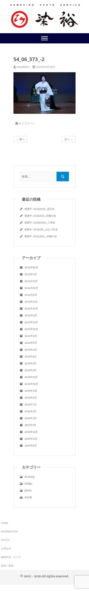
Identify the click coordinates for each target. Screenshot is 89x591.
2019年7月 (30, 404)
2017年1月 (30, 425)
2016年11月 (30, 438)
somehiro (22, 67)
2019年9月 (30, 397)
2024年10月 (31, 287)
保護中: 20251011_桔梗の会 (40, 215)
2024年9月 (30, 294)
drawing (29, 476)
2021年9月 (30, 356)
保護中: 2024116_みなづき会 (41, 229)
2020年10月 (31, 383)
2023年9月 (30, 315)
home (4, 523)
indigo (28, 483)
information (9, 531)
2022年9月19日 (45, 67)
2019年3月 (30, 418)
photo (28, 490)
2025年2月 (30, 274)
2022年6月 (30, 342)
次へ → (68, 139)
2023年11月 (30, 301)
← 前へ (20, 139)
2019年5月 (30, 411)
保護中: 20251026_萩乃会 (39, 208)
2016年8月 (30, 445)
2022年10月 (31, 329)
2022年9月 (30, 335)
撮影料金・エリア (11, 557)
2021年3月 (30, 370)
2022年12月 (31, 322)
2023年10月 (31, 308)
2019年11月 (30, 390)
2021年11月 (30, 349)
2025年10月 (31, 267)
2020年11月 (31, 377)
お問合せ (6, 548)
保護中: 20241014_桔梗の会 (40, 236)
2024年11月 (31, 281)
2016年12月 (31, 431)
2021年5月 (30, 363)
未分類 (28, 497)
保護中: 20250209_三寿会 (39, 222)
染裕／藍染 (7, 565)
